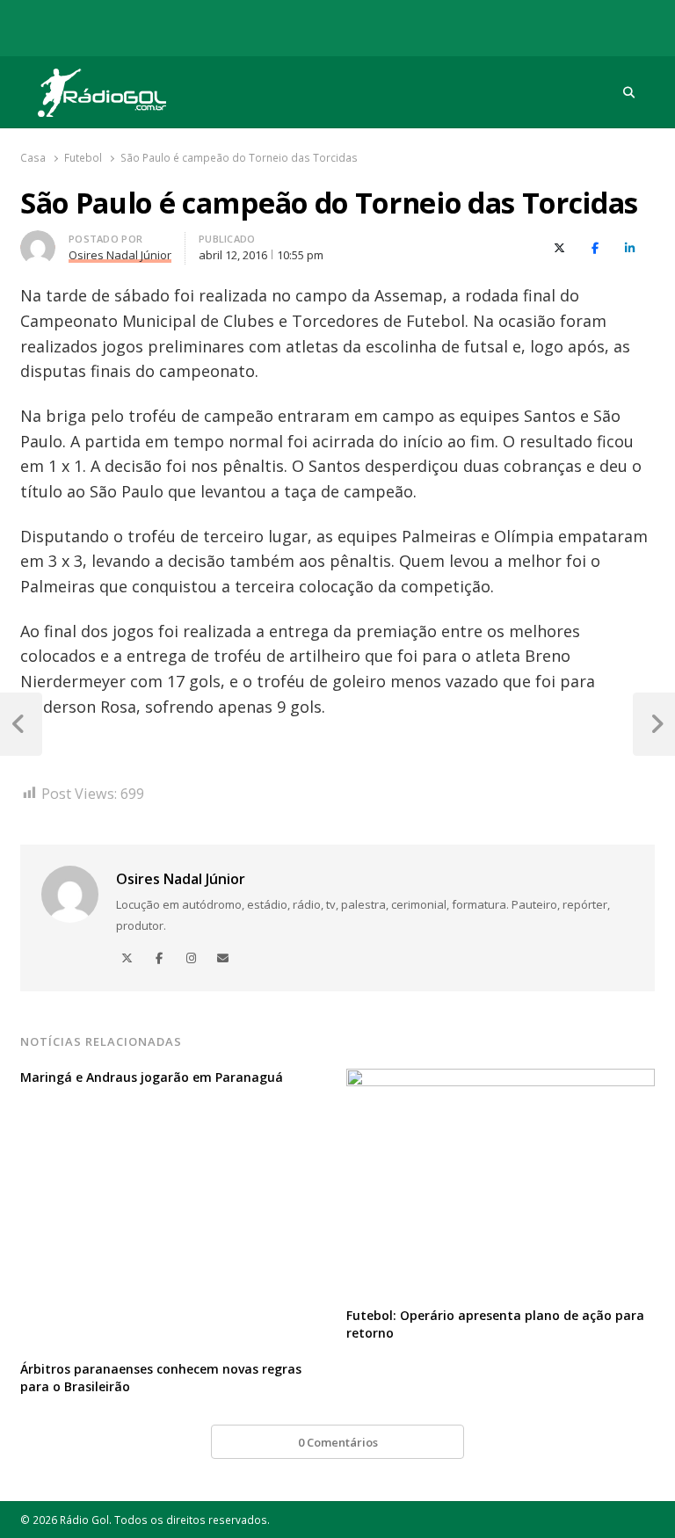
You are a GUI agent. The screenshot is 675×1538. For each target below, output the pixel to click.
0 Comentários (338, 1442)
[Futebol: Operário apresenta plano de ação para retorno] (500, 1079)
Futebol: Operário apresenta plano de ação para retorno (495, 1324)
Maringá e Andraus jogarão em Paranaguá (151, 1077)
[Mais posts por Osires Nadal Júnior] (37, 241)
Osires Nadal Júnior (180, 879)
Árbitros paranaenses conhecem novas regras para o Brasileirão (160, 1377)
